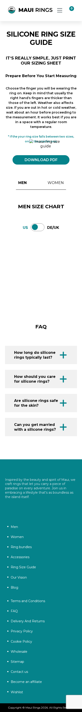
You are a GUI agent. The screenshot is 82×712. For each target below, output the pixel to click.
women (56, 183)
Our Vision (19, 577)
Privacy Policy (22, 631)
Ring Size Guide (23, 567)
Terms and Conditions (28, 601)
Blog (14, 587)
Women (17, 537)
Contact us (19, 672)
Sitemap (17, 662)
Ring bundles (21, 547)
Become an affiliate (26, 682)
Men (14, 527)
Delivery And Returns (28, 621)
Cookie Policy (21, 641)
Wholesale (19, 652)
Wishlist (17, 692)
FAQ (14, 611)
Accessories (20, 557)
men (22, 183)
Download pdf (41, 160)
